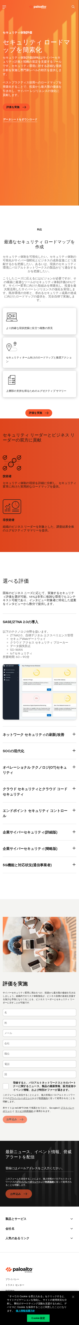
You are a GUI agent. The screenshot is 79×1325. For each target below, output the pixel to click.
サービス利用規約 (24, 1111)
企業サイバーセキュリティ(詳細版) (30, 832)
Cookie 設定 (38, 1318)
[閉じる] (73, 1297)
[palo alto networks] (38, 7)
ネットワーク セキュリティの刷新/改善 (33, 734)
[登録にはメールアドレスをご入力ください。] (39, 1171)
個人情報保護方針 (25, 1310)
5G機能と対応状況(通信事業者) (27, 865)
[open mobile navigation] (4, 7)
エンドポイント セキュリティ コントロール (35, 813)
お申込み (11, 1119)
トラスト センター (15, 1285)
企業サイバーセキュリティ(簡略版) (30, 848)
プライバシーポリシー (21, 1098)
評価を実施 (13, 107)
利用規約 (43, 1098)
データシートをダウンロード (20, 119)
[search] (73, 7)
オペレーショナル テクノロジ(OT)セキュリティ (35, 769)
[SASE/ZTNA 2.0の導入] (39, 692)
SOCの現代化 (13, 751)
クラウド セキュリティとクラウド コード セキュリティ (35, 791)
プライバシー (12, 1279)
